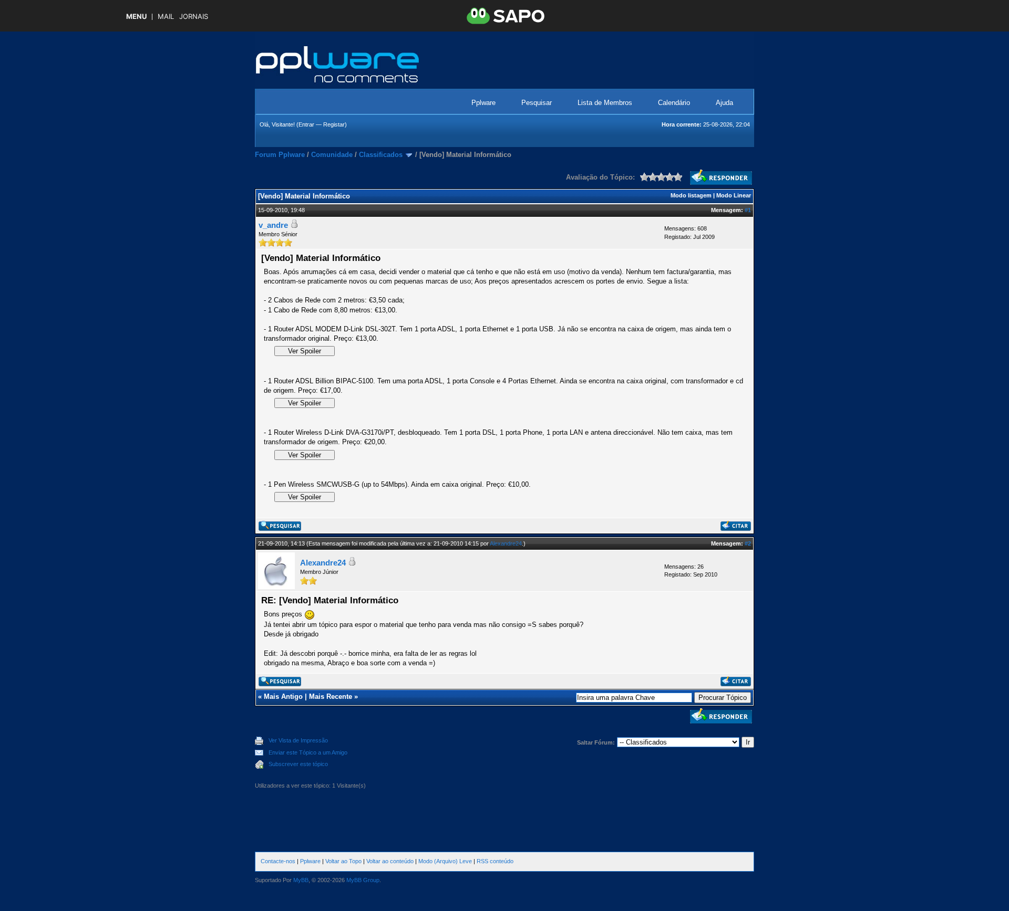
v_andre (273, 225)
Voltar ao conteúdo (390, 861)
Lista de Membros (605, 103)
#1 (748, 210)
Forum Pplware (280, 155)
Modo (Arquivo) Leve (445, 861)
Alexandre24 (506, 543)
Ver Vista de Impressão (298, 740)
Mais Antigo (283, 696)
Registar (334, 124)
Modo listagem (691, 195)
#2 (748, 543)
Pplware (483, 103)
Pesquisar (536, 103)
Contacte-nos (278, 861)
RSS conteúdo (495, 861)
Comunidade (332, 155)
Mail (166, 16)
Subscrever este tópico (298, 764)
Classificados (381, 155)
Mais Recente (330, 696)
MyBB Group (362, 880)
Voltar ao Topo (343, 861)
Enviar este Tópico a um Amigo (308, 752)
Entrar (306, 124)
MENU (136, 16)
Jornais (193, 16)
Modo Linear (733, 195)
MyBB (300, 880)
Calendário (674, 103)
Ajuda (724, 103)
